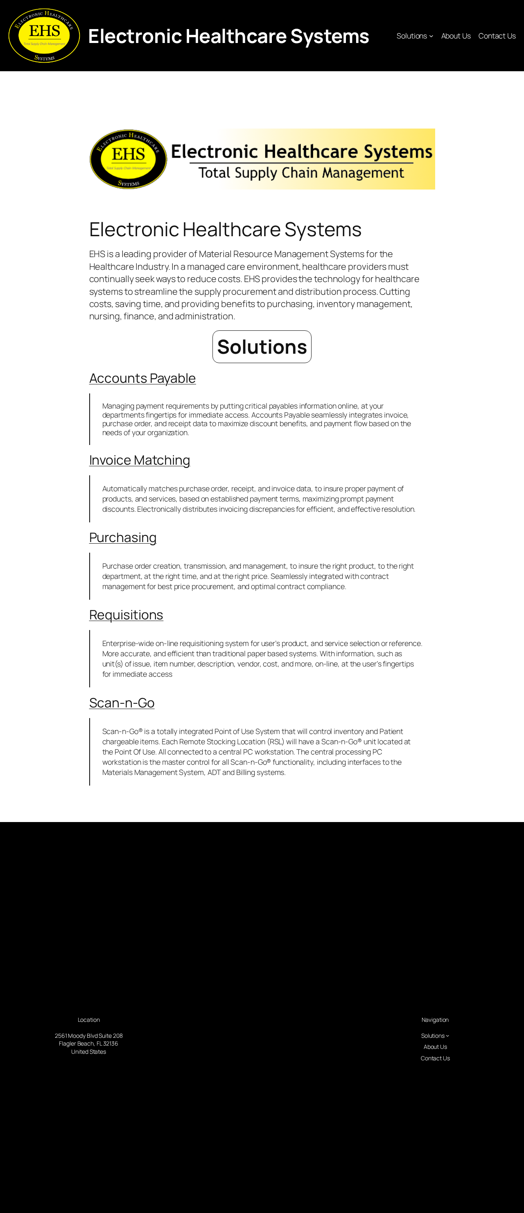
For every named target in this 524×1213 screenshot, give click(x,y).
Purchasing (123, 537)
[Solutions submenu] (431, 36)
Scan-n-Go (122, 702)
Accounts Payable (142, 378)
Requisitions (126, 614)
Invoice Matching (139, 460)
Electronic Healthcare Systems (229, 36)
